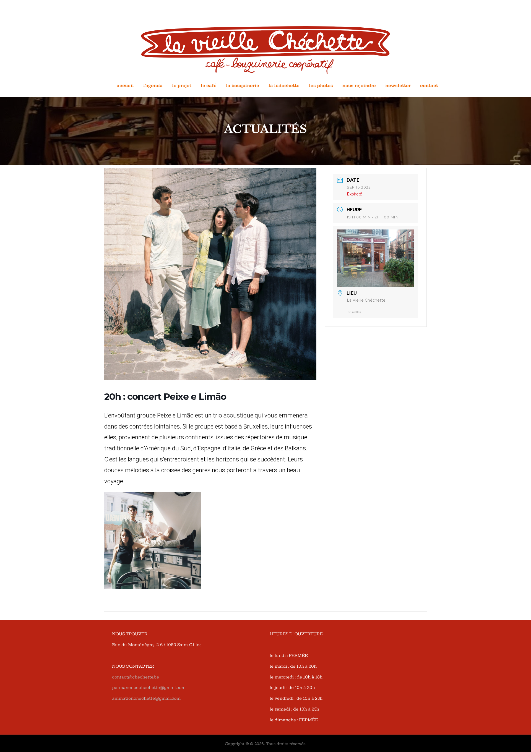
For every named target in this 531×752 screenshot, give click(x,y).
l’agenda (153, 85)
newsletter (398, 85)
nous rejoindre (359, 85)
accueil (125, 85)
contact (429, 85)
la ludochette (284, 85)
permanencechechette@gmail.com (149, 687)
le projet (181, 85)
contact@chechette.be (135, 677)
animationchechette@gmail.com (146, 698)
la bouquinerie (242, 85)
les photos (321, 85)
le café (209, 85)
